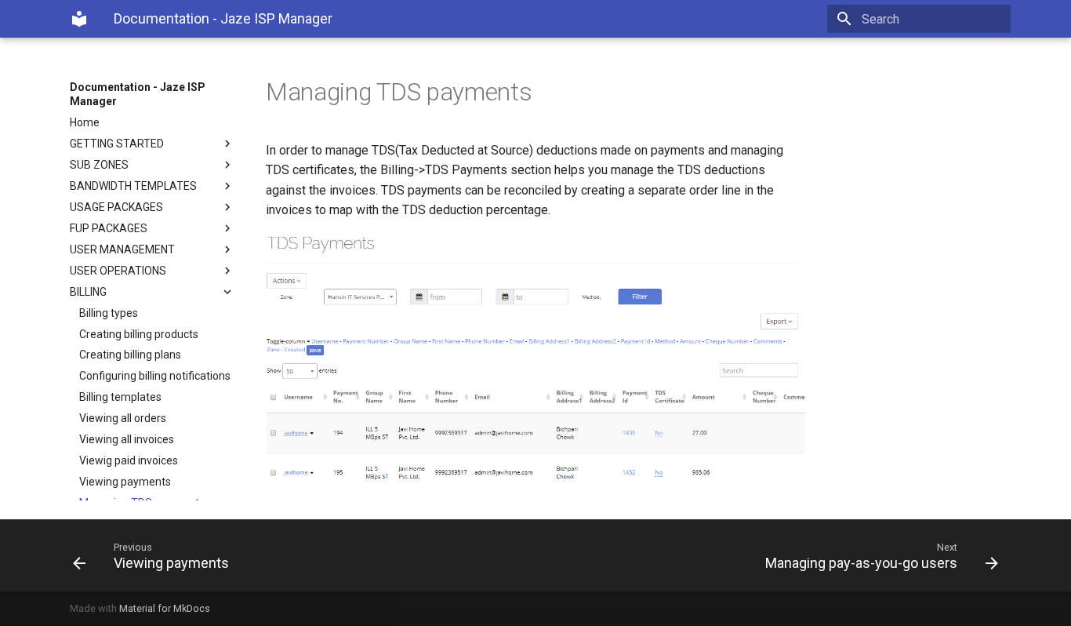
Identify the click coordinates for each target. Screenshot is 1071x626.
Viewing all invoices (126, 439)
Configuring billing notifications (155, 375)
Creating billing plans (130, 354)
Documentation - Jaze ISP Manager (137, 94)
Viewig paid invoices (128, 460)
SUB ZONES (99, 164)
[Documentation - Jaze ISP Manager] (79, 19)
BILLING (88, 292)
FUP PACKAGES (108, 228)
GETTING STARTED (117, 143)
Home (85, 122)
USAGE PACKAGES (116, 207)
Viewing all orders (122, 418)
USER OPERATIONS (118, 270)
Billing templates (120, 397)
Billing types (108, 313)
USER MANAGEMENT (122, 249)
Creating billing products (138, 334)
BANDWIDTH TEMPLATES (133, 186)
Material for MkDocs (164, 608)
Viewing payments (125, 481)
